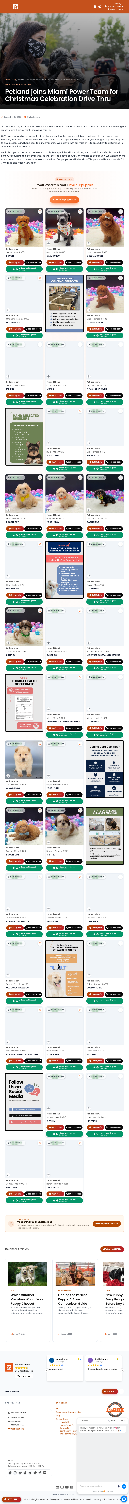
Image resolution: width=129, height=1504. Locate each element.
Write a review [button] (24, 1376)
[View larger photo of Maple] (80, 744)
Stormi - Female (98, 651)
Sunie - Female (16, 518)
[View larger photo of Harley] (80, 1143)
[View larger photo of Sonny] (40, 810)
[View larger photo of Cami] (80, 610)
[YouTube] (20, 1473)
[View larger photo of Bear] (40, 877)
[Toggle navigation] (8, 6)
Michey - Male (97, 718)
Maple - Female (57, 784)
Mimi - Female (16, 1050)
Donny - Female (57, 851)
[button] (15, 211)
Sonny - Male (16, 851)
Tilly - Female (96, 385)
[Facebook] (10, 1473)
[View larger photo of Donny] (80, 810)
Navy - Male (55, 518)
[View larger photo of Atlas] (80, 677)
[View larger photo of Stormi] (120, 610)
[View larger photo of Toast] (40, 344)
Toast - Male (15, 385)
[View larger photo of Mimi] (40, 1010)
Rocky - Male (15, 252)
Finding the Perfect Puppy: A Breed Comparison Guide (72, 1299)
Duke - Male (55, 451)
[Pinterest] (35, 1473)
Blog (14, 80)
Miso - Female (97, 318)
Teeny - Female (17, 984)
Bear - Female (16, 917)
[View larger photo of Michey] (120, 677)
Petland (67, 1290)
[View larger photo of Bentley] (40, 1143)
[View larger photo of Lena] (40, 610)
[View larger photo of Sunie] (40, 477)
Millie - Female (97, 518)
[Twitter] (30, 1473)
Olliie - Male (15, 585)
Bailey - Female (97, 984)
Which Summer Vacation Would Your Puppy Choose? (27, 1299)
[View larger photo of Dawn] (120, 211)
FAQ (57, 1408)
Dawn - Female (97, 252)
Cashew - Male (56, 917)
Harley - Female (57, 1183)
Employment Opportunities (68, 1412)
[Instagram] (15, 1473)
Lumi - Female (16, 784)
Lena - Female (16, 651)
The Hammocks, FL (68, 1434)
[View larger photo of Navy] (80, 477)
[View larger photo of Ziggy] (120, 544)
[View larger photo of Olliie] (40, 544)
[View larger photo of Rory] (80, 344)
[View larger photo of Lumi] (40, 744)
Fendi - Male (55, 252)
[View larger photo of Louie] (80, 1010)
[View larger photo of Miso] (120, 278)
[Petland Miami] (15, 7)
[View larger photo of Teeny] (40, 943)
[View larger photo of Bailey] (120, 943)
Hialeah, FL (64, 1422)
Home (7, 80)
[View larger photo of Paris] (120, 1076)
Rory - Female (56, 385)
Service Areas (62, 1419)
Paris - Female (97, 1117)
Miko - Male (95, 1050)
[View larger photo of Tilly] (120, 344)
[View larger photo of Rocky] (40, 211)
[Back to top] (121, 1391)
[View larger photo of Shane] (80, 1076)
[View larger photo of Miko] (120, 1010)
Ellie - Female (96, 451)
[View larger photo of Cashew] (80, 877)
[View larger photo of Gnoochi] (40, 278)
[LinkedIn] (44, 1473)
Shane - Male (56, 1117)
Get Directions (17, 1429)
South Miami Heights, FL (70, 1431)
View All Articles (112, 1249)
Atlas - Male (55, 718)
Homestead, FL (66, 1425)
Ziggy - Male (96, 585)
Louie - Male (55, 1050)
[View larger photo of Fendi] (80, 211)
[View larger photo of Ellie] (120, 411)
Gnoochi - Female (18, 318)
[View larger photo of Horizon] (120, 877)
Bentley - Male (16, 1183)
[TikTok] (25, 1473)
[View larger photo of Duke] (80, 411)
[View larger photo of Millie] (120, 477)
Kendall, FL (64, 1428)
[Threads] (40, 1473)
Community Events (21, 85)
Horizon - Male (97, 917)
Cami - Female (56, 651)
